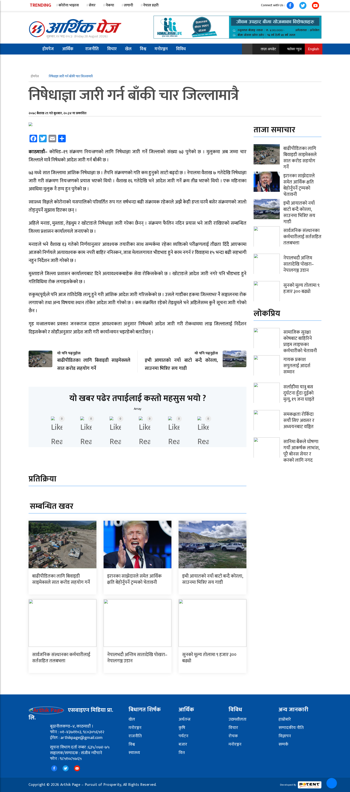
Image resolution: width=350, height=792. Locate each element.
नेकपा (110, 5)
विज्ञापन (285, 736)
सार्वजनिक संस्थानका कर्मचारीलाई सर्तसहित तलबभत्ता (61, 658)
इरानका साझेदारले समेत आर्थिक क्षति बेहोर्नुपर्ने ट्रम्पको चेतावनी (134, 579)
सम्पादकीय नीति (291, 727)
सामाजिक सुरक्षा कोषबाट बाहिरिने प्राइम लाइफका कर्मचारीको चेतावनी (300, 341)
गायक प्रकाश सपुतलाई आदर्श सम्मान (296, 366)
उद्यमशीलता (237, 719)
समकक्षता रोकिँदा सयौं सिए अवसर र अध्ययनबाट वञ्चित (298, 420)
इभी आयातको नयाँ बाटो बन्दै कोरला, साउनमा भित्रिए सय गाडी (212, 579)
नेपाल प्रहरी (151, 5)
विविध (181, 49)
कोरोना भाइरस (69, 5)
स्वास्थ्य (134, 752)
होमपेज (48, 49)
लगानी (128, 5)
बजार (183, 744)
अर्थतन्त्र (184, 719)
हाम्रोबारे (285, 719)
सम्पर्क (283, 744)
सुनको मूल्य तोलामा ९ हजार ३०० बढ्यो (209, 658)
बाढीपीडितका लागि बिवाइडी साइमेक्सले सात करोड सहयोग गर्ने (61, 579)
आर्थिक (67, 49)
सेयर (92, 5)
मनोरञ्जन (161, 49)
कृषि (182, 727)
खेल (128, 49)
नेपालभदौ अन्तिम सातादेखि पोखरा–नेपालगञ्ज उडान (137, 658)
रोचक (233, 736)
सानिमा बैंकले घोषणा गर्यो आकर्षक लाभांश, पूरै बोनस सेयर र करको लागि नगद (301, 451)
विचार (112, 49)
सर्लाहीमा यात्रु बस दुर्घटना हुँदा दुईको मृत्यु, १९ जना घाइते (298, 393)
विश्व (143, 49)
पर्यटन (183, 736)
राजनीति (92, 49)
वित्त (182, 752)
